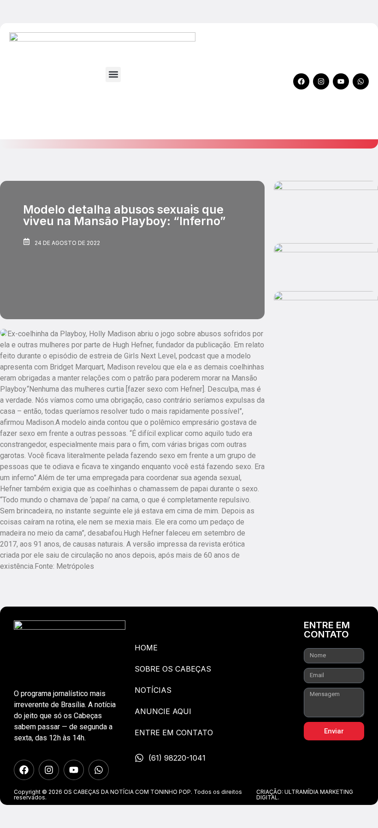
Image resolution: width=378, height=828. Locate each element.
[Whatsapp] (361, 81)
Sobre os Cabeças (173, 668)
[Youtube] (341, 81)
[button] (113, 74)
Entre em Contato (174, 732)
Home (146, 647)
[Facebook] (301, 81)
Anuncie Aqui (163, 711)
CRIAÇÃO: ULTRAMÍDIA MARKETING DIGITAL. (304, 794)
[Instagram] (321, 81)
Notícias (153, 690)
